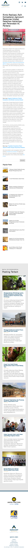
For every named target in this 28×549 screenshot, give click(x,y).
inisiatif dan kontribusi (12, 151)
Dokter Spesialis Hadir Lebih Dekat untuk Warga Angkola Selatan (13, 435)
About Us (14, 541)
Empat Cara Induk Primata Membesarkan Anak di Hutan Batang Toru (13, 365)
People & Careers (14, 545)
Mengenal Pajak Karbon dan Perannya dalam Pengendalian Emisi (14, 400)
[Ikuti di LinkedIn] (22, 2)
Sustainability (14, 542)
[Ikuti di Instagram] (19, 2)
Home (14, 539)
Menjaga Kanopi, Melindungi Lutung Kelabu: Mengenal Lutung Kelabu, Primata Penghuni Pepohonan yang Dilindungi (13, 295)
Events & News (14, 544)
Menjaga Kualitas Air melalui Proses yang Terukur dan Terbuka (13, 330)
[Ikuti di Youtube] (25, 2)
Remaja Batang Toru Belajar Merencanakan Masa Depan (11, 469)
